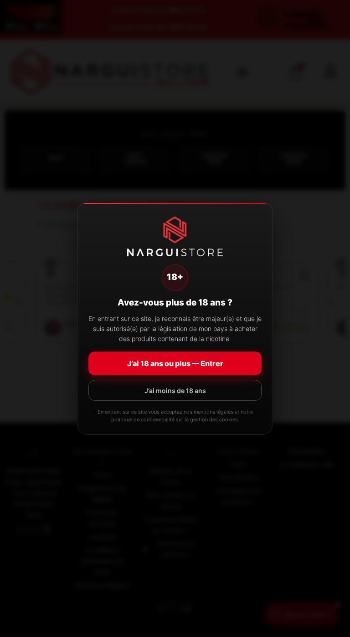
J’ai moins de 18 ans (175, 390)
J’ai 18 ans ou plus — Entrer (175, 363)
